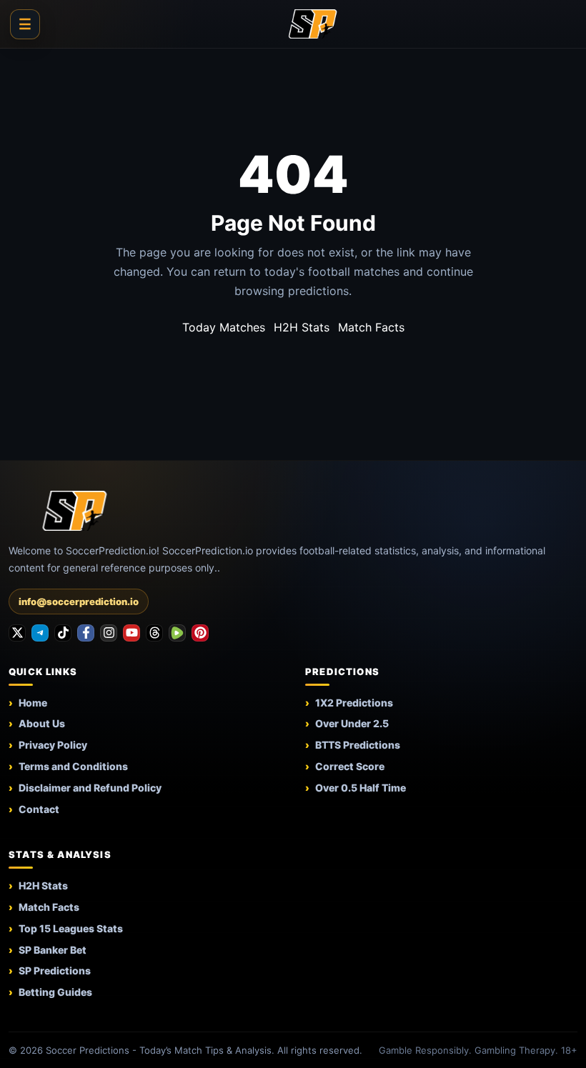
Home (33, 703)
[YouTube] (131, 633)
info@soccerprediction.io (79, 601)
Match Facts (371, 327)
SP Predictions (55, 970)
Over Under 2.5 (352, 723)
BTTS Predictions (357, 745)
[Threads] (154, 633)
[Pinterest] (200, 633)
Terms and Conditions (73, 766)
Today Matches (223, 327)
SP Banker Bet (52, 950)
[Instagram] (108, 633)
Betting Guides (55, 992)
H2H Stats (301, 327)
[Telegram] (40, 633)
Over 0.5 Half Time (360, 788)
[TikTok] (62, 633)
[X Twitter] (17, 633)
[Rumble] (177, 633)
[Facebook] (85, 633)
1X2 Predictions (354, 703)
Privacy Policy (53, 745)
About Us (42, 723)
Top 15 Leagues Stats (71, 928)
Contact (39, 809)
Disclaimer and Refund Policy (90, 788)
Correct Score (349, 766)
